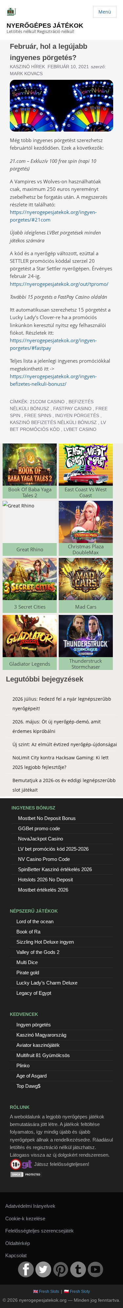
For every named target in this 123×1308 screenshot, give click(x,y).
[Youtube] (95, 1269)
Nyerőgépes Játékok (45, 25)
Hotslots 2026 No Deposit (45, 879)
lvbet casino (80, 429)
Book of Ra (28, 931)
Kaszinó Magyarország (41, 1035)
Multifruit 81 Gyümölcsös (43, 1055)
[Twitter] (43, 1269)
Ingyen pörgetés (33, 1024)
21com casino (47, 401)
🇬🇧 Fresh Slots (46, 1291)
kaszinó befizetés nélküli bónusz (53, 422)
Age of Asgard (31, 1076)
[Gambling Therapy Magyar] (21, 1164)
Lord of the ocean (34, 921)
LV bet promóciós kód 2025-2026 (53, 849)
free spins (37, 415)
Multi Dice (27, 962)
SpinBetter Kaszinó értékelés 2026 (55, 869)
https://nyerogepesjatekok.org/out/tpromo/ (59, 284)
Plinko (23, 1065)
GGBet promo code (39, 828)
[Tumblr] (78, 1269)
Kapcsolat (16, 1255)
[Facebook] (26, 1269)
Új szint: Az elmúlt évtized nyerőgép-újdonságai (64, 744)
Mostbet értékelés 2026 (43, 890)
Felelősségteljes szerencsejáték (39, 1230)
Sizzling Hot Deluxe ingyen (45, 942)
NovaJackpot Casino (40, 838)
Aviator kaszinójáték (38, 1045)
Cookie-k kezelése (25, 1218)
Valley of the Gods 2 (37, 952)
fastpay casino (72, 408)
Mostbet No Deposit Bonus (47, 818)
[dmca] (26, 1174)
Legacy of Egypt (33, 993)
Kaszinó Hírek (27, 66)
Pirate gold (27, 972)
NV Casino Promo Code (44, 859)
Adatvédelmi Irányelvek (30, 1206)
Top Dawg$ (28, 1086)
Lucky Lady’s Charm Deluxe (46, 983)
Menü (104, 12)
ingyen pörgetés (77, 415)
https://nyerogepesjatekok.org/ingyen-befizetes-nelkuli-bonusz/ (53, 380)
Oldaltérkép (17, 1243)
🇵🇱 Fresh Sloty (77, 1291)
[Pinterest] (61, 1269)
